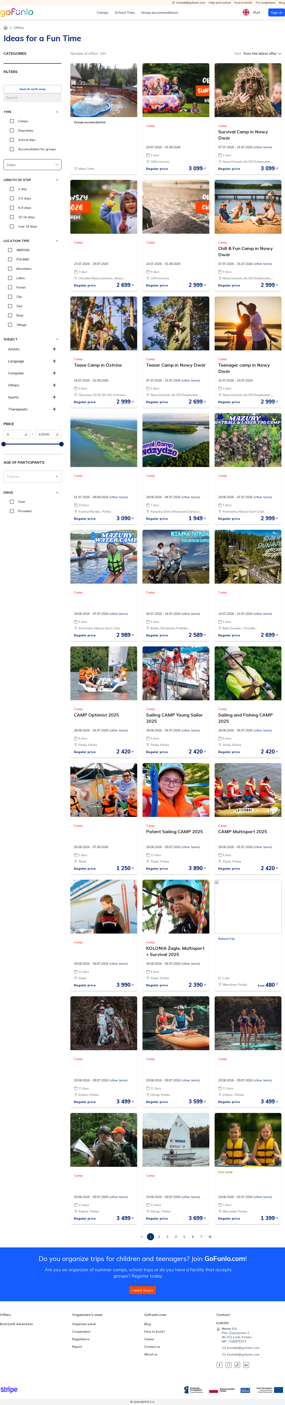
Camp (150, 125)
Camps (102, 12)
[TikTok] (237, 1365)
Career (149, 1339)
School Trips (125, 12)
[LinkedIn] (246, 1365)
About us (150, 1354)
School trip (226, 938)
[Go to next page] (209, 1236)
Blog (147, 1324)
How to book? (154, 1332)
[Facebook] (219, 1365)
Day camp (225, 1172)
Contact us (152, 1347)
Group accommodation (159, 12)
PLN (256, 12)
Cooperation (81, 1332)
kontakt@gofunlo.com (243, 1348)
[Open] (57, 476)
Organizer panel (84, 1324)
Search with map (32, 89)
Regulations (81, 1339)
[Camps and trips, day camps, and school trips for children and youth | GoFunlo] (16, 12)
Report (77, 1347)
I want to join (142, 1290)
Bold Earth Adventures (16, 1324)
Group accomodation (90, 122)
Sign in (276, 12)
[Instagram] (228, 1365)
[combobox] (29, 476)
